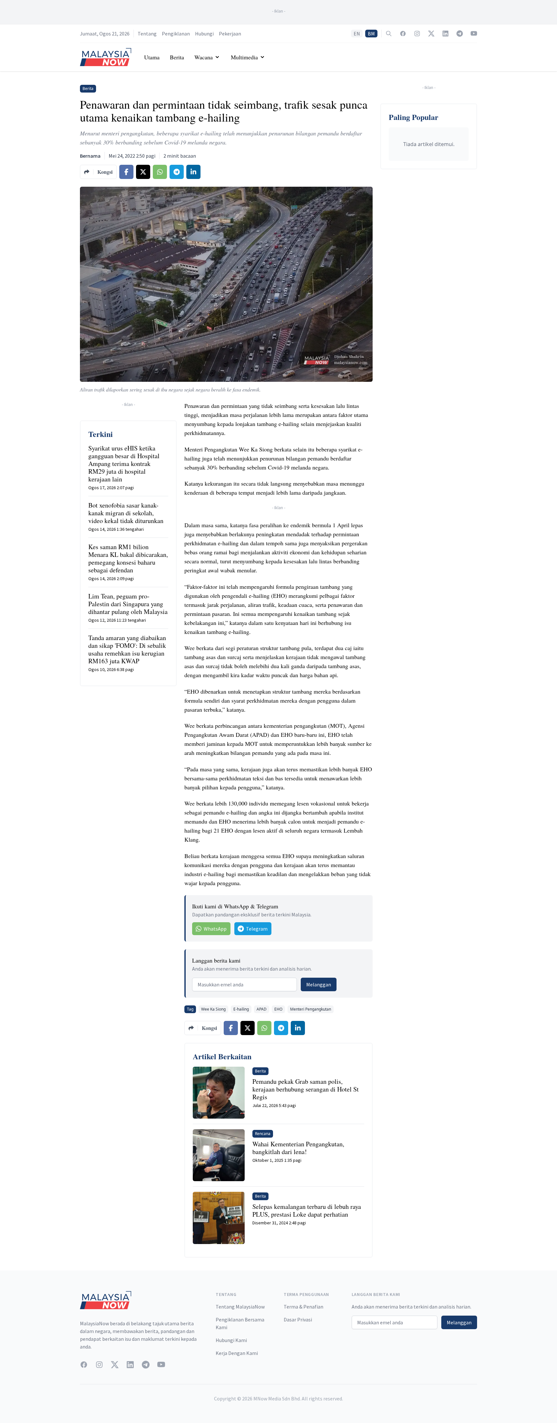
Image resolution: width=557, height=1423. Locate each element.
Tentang (147, 33)
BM (371, 33)
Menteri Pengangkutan (310, 1009)
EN (357, 33)
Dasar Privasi (298, 1319)
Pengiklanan (176, 33)
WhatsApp (215, 928)
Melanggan (318, 984)
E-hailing (241, 1009)
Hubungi (204, 33)
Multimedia (244, 57)
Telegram (257, 928)
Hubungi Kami (231, 1340)
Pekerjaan (230, 33)
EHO (278, 1009)
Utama (152, 57)
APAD (262, 1009)
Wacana (203, 57)
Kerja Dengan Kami (237, 1353)
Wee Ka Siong (213, 1009)
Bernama (90, 156)
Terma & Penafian (303, 1306)
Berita (177, 57)
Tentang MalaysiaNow (240, 1306)
